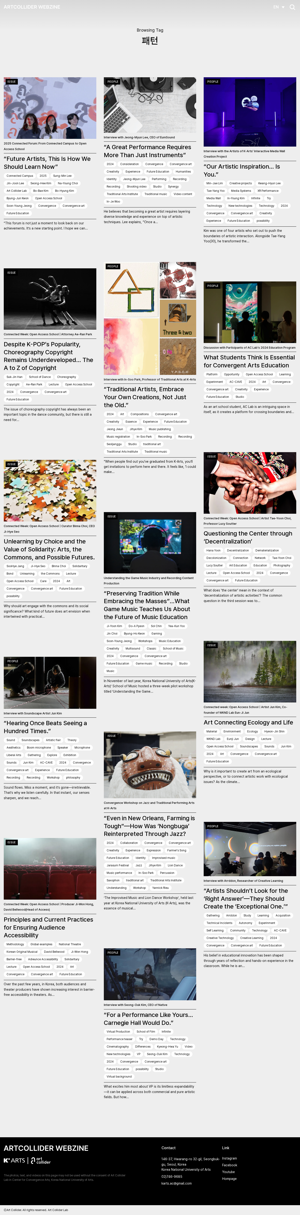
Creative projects (240, 183)
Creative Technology (220, 938)
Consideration (129, 164)
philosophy (73, 777)
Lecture (54, 384)
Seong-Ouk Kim (157, 1054)
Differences (142, 1046)
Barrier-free (14, 959)
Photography (282, 565)
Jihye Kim (136, 429)
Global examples (41, 944)
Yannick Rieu (160, 888)
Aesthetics (13, 747)
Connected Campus (20, 175)
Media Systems (241, 190)
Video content (183, 194)
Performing (159, 179)
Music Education (170, 641)
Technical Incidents (219, 923)
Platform (212, 374)
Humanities (183, 171)
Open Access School (48, 198)
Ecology (252, 731)
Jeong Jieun (115, 429)
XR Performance (268, 190)
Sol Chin (156, 626)
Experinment (214, 382)
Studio (157, 186)
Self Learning (215, 930)
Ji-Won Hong (79, 951)
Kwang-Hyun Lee (269, 183)
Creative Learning (251, 938)
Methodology (15, 944)
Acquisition (283, 915)
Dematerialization (267, 550)
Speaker (62, 747)
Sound (11, 740)
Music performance (119, 873)
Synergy (173, 186)
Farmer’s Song (176, 850)
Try (269, 198)
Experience (133, 171)
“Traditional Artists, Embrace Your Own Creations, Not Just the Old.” (145, 397)
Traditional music (155, 194)
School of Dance (40, 377)
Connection (240, 558)
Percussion (167, 873)
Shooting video (136, 186)
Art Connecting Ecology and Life (248, 722)
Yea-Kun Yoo (176, 626)
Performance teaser (119, 1039)
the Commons (50, 573)
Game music (144, 663)
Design (250, 739)
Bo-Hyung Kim (64, 190)
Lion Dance (175, 865)
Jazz (138, 865)
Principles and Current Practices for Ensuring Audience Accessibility (48, 927)
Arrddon (231, 915)
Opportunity (231, 374)
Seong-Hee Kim (40, 183)
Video (188, 1046)
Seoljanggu (114, 444)
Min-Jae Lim (214, 183)
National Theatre (70, 944)
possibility (263, 220)
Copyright (13, 384)
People (113, 81)
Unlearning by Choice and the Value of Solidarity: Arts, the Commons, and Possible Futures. (49, 549)
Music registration (118, 436)
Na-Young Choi (68, 183)
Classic (151, 648)
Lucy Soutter (214, 565)
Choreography (66, 377)
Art (122, 414)
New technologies (240, 205)
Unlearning (27, 573)
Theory (71, 740)
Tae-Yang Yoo (215, 190)
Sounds (11, 762)
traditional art (152, 444)
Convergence (47, 205)
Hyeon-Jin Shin (274, 731)
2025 (43, 175)
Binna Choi (59, 566)
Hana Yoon (213, 550)
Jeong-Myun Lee (134, 179)
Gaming (156, 633)
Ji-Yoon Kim (114, 626)
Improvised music (163, 858)
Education (260, 565)
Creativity (113, 171)
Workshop (53, 777)
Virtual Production (118, 1031)
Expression (154, 850)
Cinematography (118, 1046)
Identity (111, 179)
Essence (131, 421)
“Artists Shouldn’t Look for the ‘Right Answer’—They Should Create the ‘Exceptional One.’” (246, 898)
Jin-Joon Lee (15, 183)
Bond (10, 573)
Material (211, 731)
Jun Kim (28, 762)
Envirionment (232, 731)
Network (260, 558)
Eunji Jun (233, 739)
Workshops (145, 641)
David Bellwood (54, 951)
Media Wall (213, 198)
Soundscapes (30, 740)
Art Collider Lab (17, 190)
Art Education (238, 565)
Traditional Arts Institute (122, 194)
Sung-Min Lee (62, 175)
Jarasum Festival (118, 865)
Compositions (140, 414)
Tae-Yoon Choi (281, 558)
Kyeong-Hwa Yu (167, 1046)
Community (237, 930)
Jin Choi (112, 633)
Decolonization (216, 558)
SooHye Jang (15, 566)
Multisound (133, 648)
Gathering (34, 755)
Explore (52, 755)
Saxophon (113, 880)
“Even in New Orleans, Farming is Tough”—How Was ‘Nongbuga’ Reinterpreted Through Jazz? (149, 826)
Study (247, 915)
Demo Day (156, 1039)
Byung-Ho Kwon (134, 633)
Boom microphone (39, 747)
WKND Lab (213, 739)
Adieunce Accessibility (43, 959)
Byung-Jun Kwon (18, 198)
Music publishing (160, 429)
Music (110, 671)
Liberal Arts (14, 755)
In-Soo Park (144, 436)
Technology (214, 205)
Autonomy (245, 923)
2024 (110, 164)
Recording (180, 179)
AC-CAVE (235, 382)
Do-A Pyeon (136, 626)
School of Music (173, 648)
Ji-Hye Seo (38, 566)
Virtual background (119, 1076)
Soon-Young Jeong (19, 205)
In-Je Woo (113, 201)
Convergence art (74, 205)
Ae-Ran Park (34, 384)
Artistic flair (53, 740)
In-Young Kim (236, 198)
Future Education (18, 213)
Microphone (82, 747)
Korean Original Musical (22, 951)
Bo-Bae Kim (41, 190)
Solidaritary (79, 566)
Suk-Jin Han (14, 377)
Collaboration (129, 843)
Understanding (117, 888)
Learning (285, 374)
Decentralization (238, 550)
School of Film (146, 1031)
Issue (12, 81)
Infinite (255, 198)
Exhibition (70, 755)
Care (43, 581)
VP (138, 1054)
